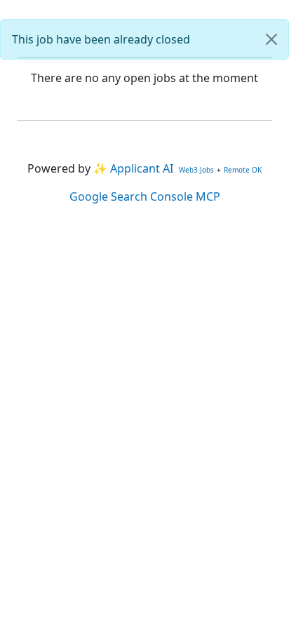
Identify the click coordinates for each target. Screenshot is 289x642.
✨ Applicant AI (133, 168)
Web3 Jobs (196, 170)
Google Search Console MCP (144, 196)
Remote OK (243, 170)
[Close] (271, 39)
